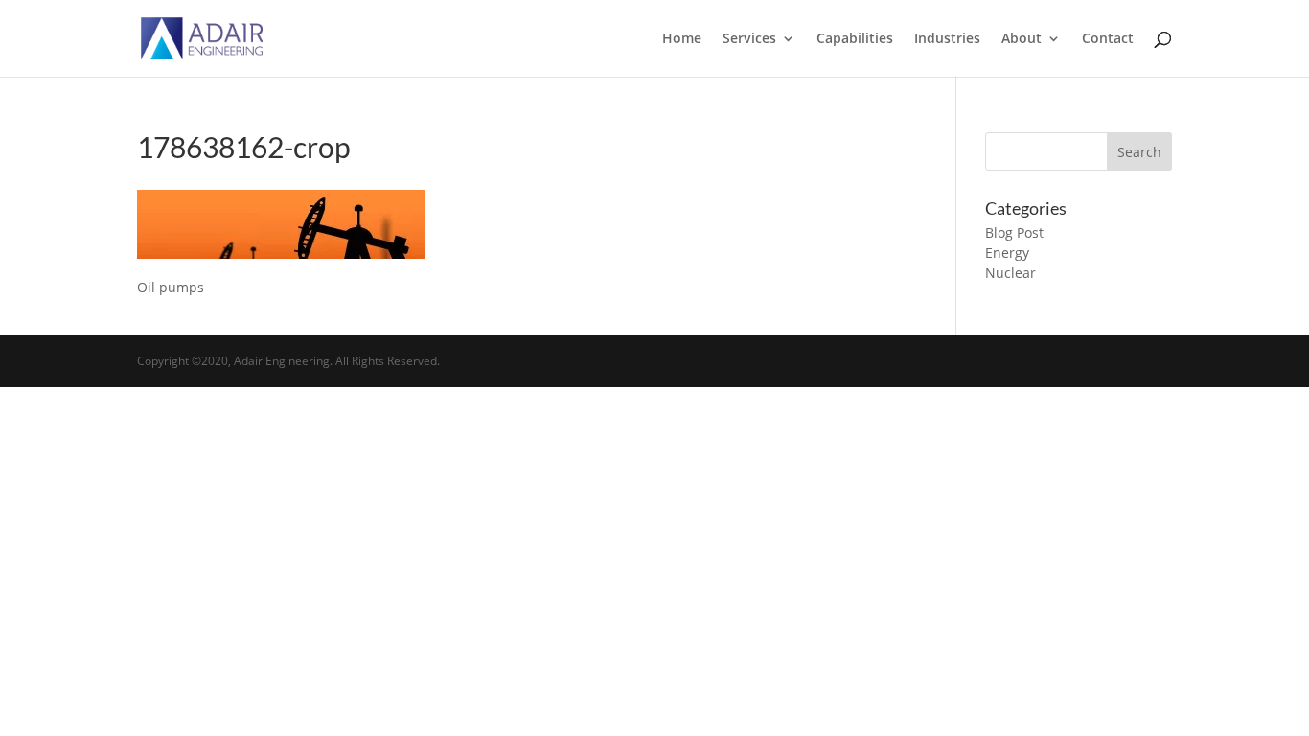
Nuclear (1010, 273)
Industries (947, 39)
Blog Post (1014, 232)
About (1021, 39)
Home (681, 39)
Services (749, 39)
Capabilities (854, 39)
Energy (1007, 252)
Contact (1108, 39)
